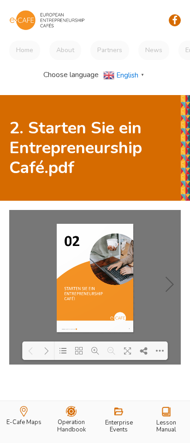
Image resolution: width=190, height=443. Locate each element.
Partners (109, 50)
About (65, 50)
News (153, 50)
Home (24, 50)
